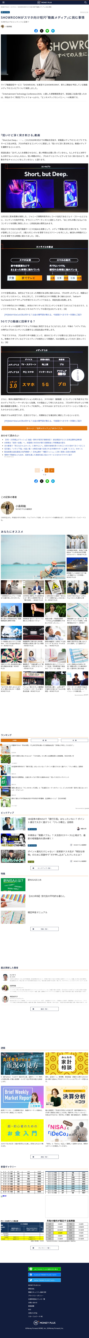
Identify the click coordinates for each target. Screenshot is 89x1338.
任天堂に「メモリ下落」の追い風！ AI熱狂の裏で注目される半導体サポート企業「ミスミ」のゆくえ (43, 448)
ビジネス (13, 7)
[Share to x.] (41, 31)
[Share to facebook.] (36, 31)
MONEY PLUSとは (34, 1285)
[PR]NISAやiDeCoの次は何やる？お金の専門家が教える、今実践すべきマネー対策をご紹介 (43, 314)
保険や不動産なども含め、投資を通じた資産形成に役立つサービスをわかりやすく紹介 (38, 454)
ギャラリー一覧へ (45, 1248)
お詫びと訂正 (32, 1313)
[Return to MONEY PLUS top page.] (44, 2)
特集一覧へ (44, 929)
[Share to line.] (47, 31)
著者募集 (31, 1306)
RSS (29, 1309)
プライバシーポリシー (35, 1295)
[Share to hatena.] (53, 31)
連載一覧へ (44, 1157)
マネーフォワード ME (35, 1316)
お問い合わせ (32, 1302)
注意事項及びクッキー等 (36, 1299)
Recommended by (79, 695)
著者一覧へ (44, 1009)
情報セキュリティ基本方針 (37, 1292)
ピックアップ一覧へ (44, 868)
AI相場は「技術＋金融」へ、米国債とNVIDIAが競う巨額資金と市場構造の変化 (34, 442)
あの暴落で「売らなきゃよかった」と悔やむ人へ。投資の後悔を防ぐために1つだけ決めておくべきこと (44, 445)
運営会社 (31, 1289)
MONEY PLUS (5, 7)
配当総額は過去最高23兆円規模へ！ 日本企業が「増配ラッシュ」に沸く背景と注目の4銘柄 (39, 451)
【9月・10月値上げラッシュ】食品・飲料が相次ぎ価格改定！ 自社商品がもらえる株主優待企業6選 (43, 439)
